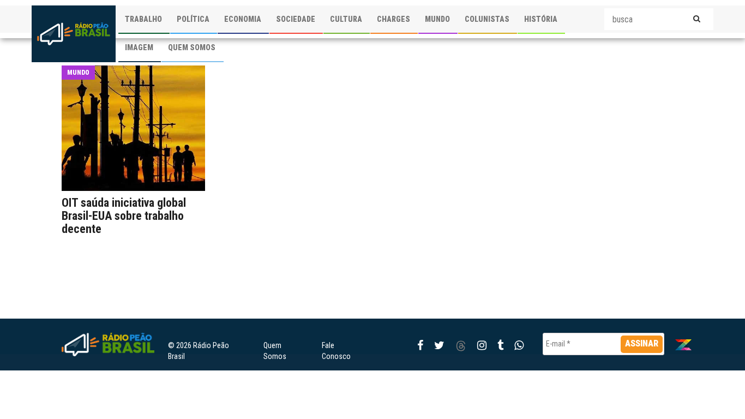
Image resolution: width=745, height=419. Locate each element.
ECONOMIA (242, 19)
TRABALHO (143, 19)
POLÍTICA (193, 19)
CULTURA (346, 19)
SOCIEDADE (295, 19)
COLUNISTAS (487, 19)
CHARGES (393, 19)
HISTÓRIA (540, 19)
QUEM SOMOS (191, 47)
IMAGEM (139, 47)
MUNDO (437, 19)
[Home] (74, 33)
